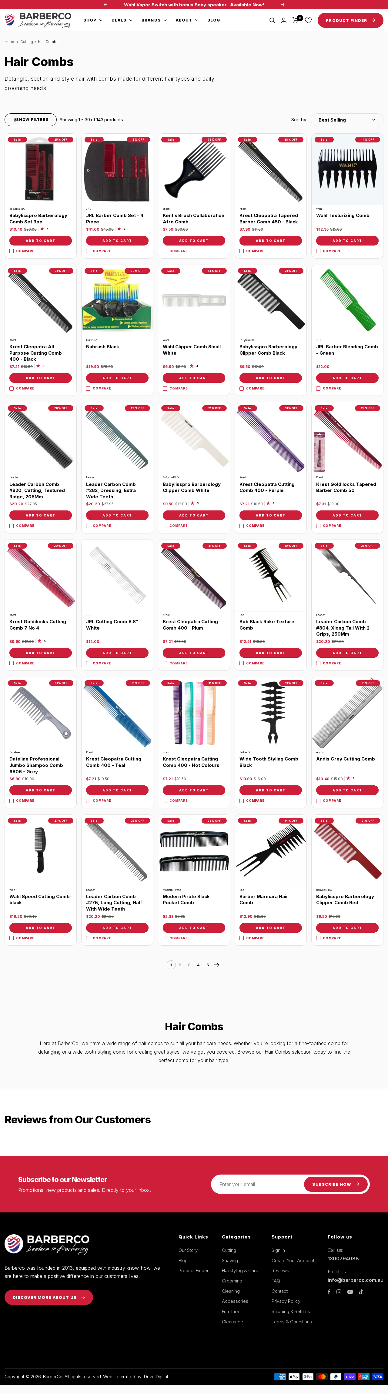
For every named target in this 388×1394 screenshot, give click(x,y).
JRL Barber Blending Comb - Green (347, 350)
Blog (213, 20)
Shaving (230, 1260)
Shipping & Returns (291, 1311)
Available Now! (247, 4)
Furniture (230, 1311)
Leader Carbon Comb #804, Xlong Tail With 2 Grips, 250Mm (343, 628)
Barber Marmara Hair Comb (263, 900)
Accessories (235, 1301)
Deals (119, 20)
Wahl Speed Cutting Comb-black (40, 900)
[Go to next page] (216, 964)
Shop (89, 20)
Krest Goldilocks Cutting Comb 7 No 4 (37, 625)
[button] (337, 119)
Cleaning (231, 1291)
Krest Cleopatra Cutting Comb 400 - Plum (190, 625)
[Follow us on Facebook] (329, 1292)
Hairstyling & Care (240, 1270)
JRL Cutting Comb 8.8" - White (114, 625)
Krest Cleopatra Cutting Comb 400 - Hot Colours (191, 762)
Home (10, 41)
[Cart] (296, 20)
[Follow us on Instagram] (338, 1291)
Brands (151, 20)
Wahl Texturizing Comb (343, 215)
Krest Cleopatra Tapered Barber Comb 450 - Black (268, 218)
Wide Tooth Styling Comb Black (268, 762)
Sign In (278, 1250)
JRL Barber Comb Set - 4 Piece (114, 218)
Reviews (280, 1270)
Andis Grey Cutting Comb (345, 759)
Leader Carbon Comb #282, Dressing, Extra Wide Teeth (111, 490)
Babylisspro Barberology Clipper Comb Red (345, 900)
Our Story (188, 1250)
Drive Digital (156, 1376)
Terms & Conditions (292, 1322)
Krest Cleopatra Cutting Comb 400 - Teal (113, 762)
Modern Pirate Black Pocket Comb (186, 900)
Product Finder (194, 1270)
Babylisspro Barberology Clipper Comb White (192, 487)
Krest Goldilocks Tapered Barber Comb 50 (346, 487)
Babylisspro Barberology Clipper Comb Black (268, 350)
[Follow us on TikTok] (361, 1291)
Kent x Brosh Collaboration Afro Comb (193, 218)
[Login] (283, 20)
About (184, 20)
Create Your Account (293, 1260)
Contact (280, 1291)
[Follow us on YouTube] (350, 1292)
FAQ (276, 1281)
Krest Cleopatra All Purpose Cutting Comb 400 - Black (35, 353)
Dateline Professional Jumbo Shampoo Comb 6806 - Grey (36, 765)
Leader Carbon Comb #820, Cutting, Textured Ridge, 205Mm (37, 490)
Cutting (26, 41)
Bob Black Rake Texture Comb (266, 625)
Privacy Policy (286, 1301)
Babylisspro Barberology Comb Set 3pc (38, 218)
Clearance (232, 1322)
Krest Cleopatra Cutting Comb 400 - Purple (267, 487)
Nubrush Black (102, 346)
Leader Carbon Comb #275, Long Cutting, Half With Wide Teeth (114, 903)
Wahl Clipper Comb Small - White (193, 350)
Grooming (232, 1281)
